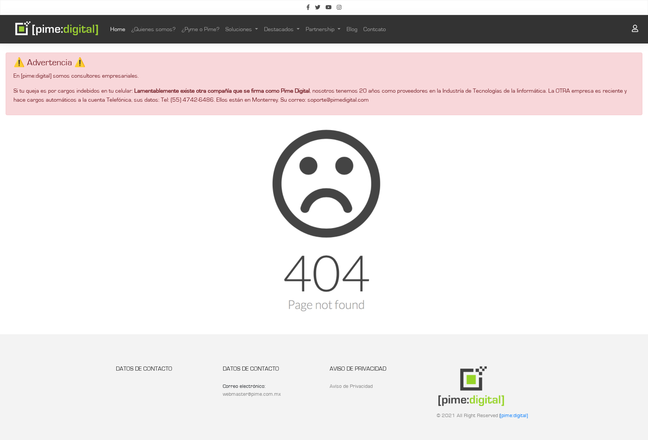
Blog (351, 29)
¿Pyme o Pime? (200, 29)
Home (119, 29)
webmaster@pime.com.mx (252, 394)
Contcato (374, 29)
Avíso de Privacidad (351, 386)
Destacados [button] (279, 29)
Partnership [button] (321, 29)
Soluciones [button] (239, 29)
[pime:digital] (514, 415)
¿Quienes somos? (153, 29)
